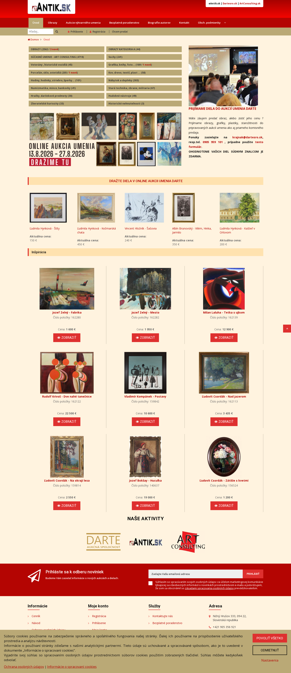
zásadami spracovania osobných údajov (209, 588)
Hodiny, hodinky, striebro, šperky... (56, 80)
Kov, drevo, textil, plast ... (127, 72)
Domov (34, 39)
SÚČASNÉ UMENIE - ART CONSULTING (57, 57)
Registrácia (99, 31)
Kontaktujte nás (162, 616)
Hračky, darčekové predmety (51, 96)
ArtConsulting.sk (250, 3)
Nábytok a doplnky (123, 80)
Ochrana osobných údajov (24, 666)
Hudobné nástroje (122, 96)
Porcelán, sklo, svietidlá (54, 72)
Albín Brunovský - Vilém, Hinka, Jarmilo (192, 230)
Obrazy (52, 22)
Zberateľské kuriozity (47, 103)
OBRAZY (45, 49)
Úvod (35, 22)
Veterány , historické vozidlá (51, 64)
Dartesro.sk (230, 3)
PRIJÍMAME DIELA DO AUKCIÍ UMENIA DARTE (222, 108)
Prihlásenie (77, 31)
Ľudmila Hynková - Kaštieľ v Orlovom (237, 230)
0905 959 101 (213, 142)
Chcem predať (120, 31)
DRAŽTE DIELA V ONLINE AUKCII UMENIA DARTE (146, 181)
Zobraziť (68, 337)
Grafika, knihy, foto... (130, 64)
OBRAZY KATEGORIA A (124, 49)
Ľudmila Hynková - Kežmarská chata (96, 230)
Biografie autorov (159, 22)
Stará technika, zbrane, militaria (131, 88)
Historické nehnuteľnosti (126, 103)
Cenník (36, 616)
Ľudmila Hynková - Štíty (45, 228)
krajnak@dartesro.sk (247, 137)
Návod (36, 623)
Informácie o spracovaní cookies (72, 666)
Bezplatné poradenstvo (124, 22)
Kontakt (184, 22)
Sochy (115, 57)
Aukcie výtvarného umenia (83, 22)
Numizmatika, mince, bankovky (53, 88)
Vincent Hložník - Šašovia (141, 228)
